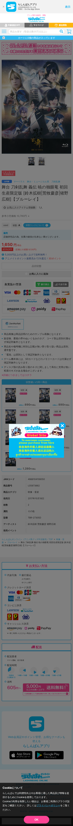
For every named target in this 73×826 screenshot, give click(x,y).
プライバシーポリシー (48, 805)
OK (36, 819)
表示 (67, 6)
